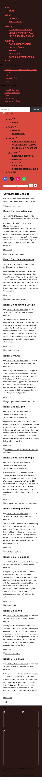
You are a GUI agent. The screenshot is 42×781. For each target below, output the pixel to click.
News (11, 11)
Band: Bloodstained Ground (19, 304)
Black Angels (9, 98)
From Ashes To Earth (12, 101)
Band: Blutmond (12, 610)
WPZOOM (29, 775)
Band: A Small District (12, 93)
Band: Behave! (11, 355)
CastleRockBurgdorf (20, 30)
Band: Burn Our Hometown (18, 259)
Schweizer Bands (22, 216)
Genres (13, 18)
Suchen (8, 60)
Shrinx (6, 95)
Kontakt (13, 51)
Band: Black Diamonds (16, 557)
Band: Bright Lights (14, 406)
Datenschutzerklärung (21, 57)
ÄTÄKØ (7, 72)
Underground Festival (21, 33)
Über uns (9, 41)
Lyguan (7, 81)
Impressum (14, 54)
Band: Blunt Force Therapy (18, 457)
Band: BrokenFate (13, 659)
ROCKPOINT (11, 216)
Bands (7, 15)
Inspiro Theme (17, 775)
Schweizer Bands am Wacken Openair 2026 (20, 70)
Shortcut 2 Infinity (11, 78)
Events (8, 26)
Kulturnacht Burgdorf (21, 36)
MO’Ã (6, 75)
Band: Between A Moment (17, 211)
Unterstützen (16, 47)
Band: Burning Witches (16, 508)
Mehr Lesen (7, 250)
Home (7, 7)
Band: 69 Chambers (11, 90)
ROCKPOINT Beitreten (20, 44)
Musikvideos (15, 22)
